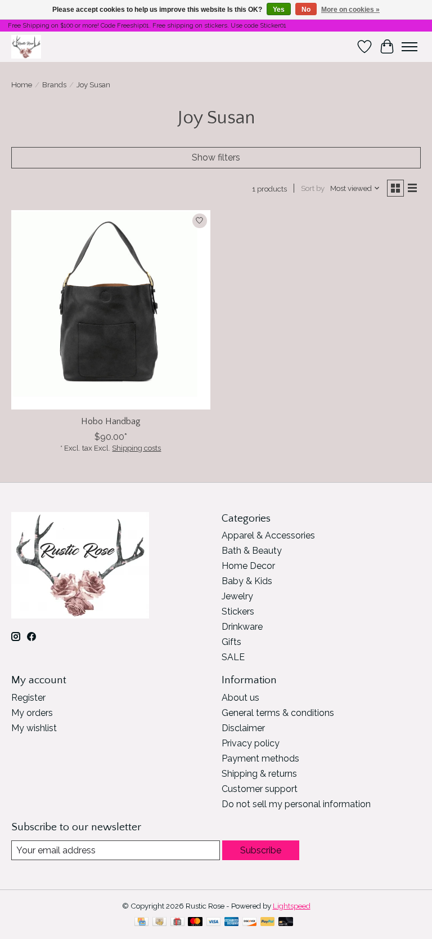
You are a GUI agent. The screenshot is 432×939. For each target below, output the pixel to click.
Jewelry (237, 596)
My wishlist (34, 728)
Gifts (231, 642)
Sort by (313, 188)
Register (28, 697)
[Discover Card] (249, 922)
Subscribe (260, 850)
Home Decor (248, 565)
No (306, 10)
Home (21, 84)
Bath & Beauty (252, 550)
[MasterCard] (195, 922)
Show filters (216, 157)
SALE (233, 657)
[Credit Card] (141, 922)
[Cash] (159, 922)
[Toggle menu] (409, 46)
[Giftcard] (177, 922)
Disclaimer (243, 728)
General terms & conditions (278, 712)
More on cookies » (350, 10)
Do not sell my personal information (296, 804)
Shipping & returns (259, 773)
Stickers (238, 611)
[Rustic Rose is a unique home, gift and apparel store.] (26, 46)
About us (240, 697)
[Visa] (213, 922)
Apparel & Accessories (268, 535)
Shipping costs (136, 447)
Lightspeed (291, 905)
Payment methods (260, 758)
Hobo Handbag (111, 421)
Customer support (260, 789)
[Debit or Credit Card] (285, 922)
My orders (32, 712)
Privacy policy (251, 743)
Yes (279, 10)
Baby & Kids (247, 581)
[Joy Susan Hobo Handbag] (110, 310)
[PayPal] (267, 922)
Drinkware (242, 626)
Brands (54, 84)
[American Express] (231, 922)
